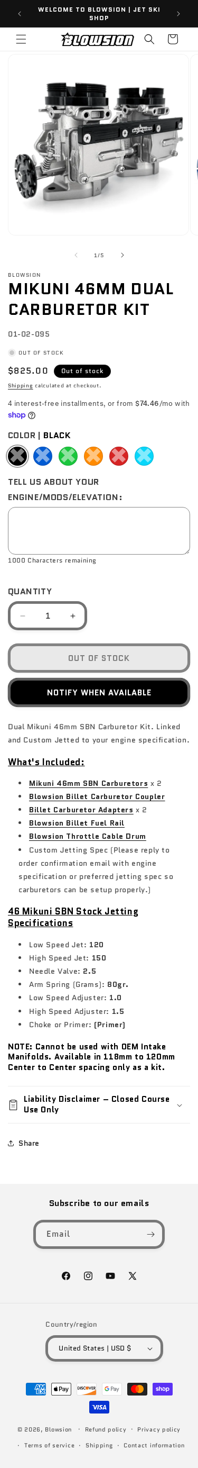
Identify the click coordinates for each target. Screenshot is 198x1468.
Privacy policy (159, 1429)
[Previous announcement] (19, 13)
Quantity (30, 591)
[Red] (118, 456)
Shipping (20, 385)
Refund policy (106, 1429)
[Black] (17, 456)
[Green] (68, 456)
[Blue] (42, 456)
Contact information (154, 1445)
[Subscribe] (150, 1234)
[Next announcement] (178, 13)
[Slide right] (122, 255)
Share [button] (29, 1143)
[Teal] (144, 456)
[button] (21, 39)
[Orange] (93, 456)
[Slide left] (76, 255)
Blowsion (58, 1429)
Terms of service (49, 1445)
